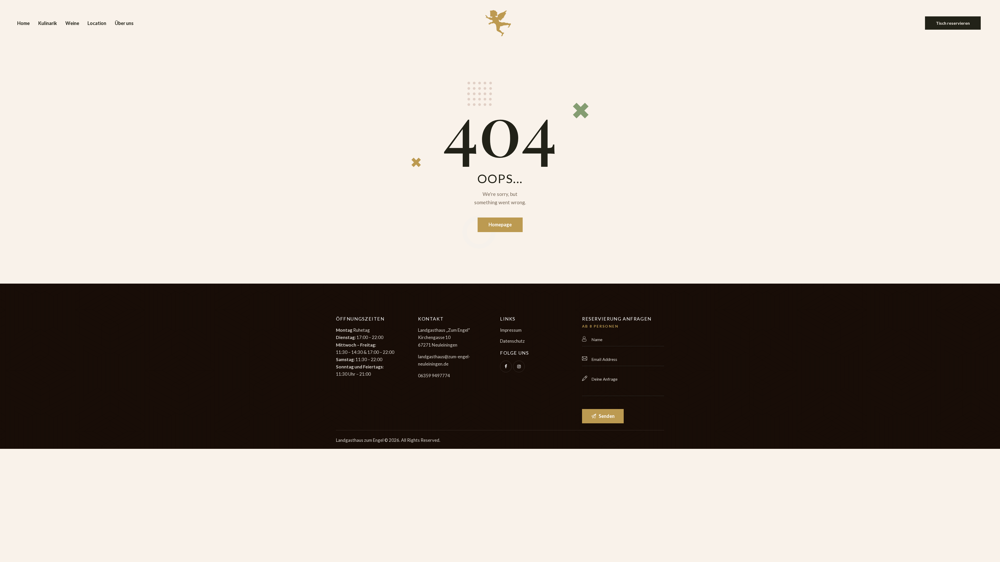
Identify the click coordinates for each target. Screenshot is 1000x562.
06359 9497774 (434, 375)
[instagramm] (519, 366)
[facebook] (506, 366)
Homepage (500, 224)
